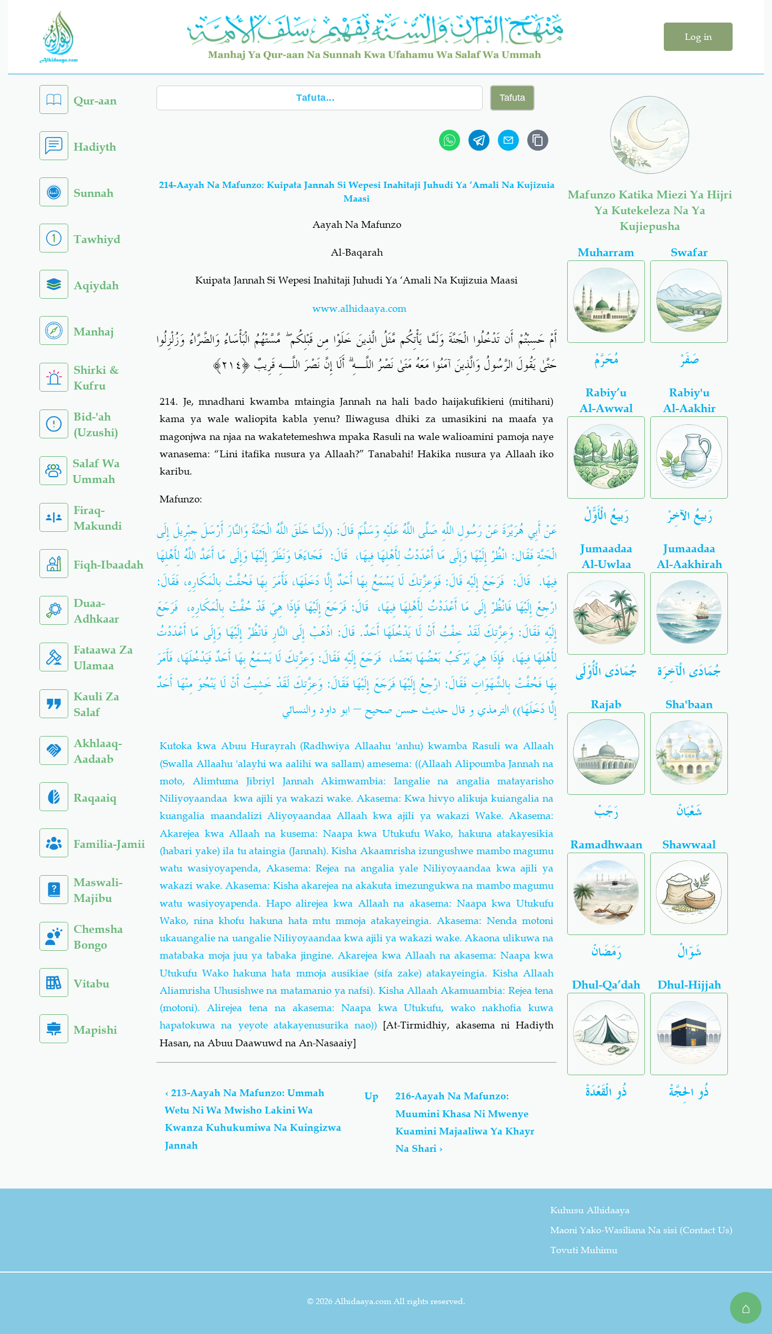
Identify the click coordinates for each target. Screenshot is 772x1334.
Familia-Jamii (109, 844)
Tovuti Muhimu (584, 1250)
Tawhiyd (97, 239)
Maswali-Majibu (98, 890)
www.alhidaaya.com (359, 308)
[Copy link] (537, 140)
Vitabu (91, 983)
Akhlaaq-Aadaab (98, 751)
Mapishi (95, 1030)
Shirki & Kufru (96, 378)
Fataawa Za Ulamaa (103, 658)
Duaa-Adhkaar (96, 611)
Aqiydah (96, 285)
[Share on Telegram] (478, 140)
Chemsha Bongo (98, 937)
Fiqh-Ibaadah (108, 565)
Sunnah (93, 193)
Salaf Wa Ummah (96, 471)
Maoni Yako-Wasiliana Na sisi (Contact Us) (641, 1230)
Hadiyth (95, 147)
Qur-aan (95, 100)
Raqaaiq (95, 798)
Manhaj (94, 331)
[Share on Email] (508, 140)
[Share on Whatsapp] (449, 140)
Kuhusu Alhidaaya (590, 1210)
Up (371, 1096)
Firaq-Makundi (98, 518)
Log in (698, 37)
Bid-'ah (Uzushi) (96, 424)
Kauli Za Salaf (96, 704)
